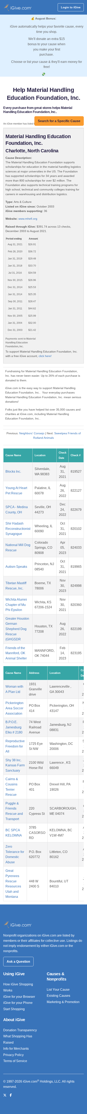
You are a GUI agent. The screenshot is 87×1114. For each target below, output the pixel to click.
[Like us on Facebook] (11, 1095)
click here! (45, 356)
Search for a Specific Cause (59, 121)
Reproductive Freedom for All (15, 746)
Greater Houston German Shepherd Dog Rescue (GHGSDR (17, 629)
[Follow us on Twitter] (4, 1095)
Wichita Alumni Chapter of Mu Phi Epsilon (16, 605)
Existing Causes (58, 995)
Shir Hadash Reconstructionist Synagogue (17, 528)
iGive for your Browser (19, 996)
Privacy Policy (13, 1055)
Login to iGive (71, 7)
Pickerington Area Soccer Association (14, 708)
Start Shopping (14, 1009)
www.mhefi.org (27, 218)
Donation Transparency (20, 1030)
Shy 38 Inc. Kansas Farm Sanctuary (15, 765)
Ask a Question (18, 961)
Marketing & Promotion (63, 1002)
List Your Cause (58, 989)
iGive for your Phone (18, 1002)
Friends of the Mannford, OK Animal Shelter (16, 653)
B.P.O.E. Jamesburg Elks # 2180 (13, 727)
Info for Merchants (16, 1048)
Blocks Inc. (13, 471)
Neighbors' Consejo (31, 433)
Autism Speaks (16, 566)
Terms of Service (15, 1061)
